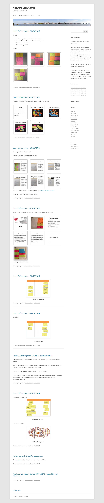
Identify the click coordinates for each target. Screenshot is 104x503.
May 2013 (73, 136)
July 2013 (73, 134)
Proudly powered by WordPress (20, 496)
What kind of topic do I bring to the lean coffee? (33, 355)
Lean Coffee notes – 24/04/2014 (26, 313)
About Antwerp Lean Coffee (26, 15)
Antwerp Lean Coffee (24, 7)
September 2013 (75, 130)
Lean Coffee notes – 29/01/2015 (26, 208)
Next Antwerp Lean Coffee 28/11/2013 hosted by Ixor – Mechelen (36, 475)
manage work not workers (47, 190)
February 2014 (74, 125)
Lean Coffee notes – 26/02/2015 (26, 148)
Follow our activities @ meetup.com (28, 456)
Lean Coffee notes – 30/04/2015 (26, 31)
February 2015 (74, 115)
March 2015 (73, 113)
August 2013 (74, 132)
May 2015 (73, 111)
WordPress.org (74, 148)
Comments (74, 146)
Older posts (17, 490)
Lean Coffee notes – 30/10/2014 (26, 276)
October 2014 (74, 119)
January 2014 (74, 126)
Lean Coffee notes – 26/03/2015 (26, 97)
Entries (73, 144)
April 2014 (73, 121)
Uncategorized (28, 87)
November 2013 (74, 128)
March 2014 (73, 123)
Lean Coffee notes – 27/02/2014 (26, 393)
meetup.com (19, 460)
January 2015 (74, 117)
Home (14, 15)
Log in (72, 142)
